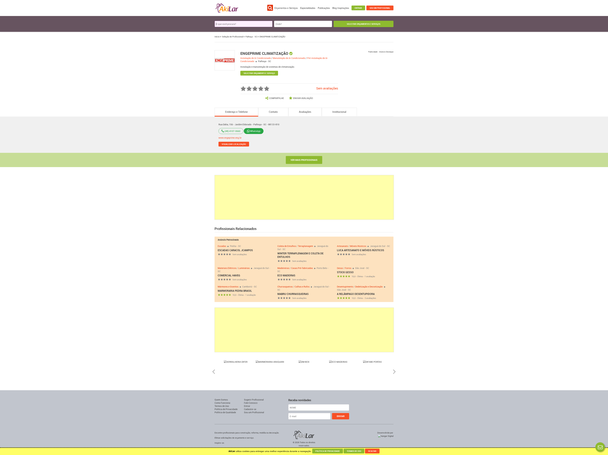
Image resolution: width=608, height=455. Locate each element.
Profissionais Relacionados (235, 228)
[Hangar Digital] (385, 435)
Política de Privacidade (226, 409)
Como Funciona (222, 402)
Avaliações (305, 112)
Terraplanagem (305, 246)
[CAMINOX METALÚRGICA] (372, 362)
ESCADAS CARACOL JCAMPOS (235, 250)
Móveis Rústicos (358, 246)
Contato (273, 112)
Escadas (222, 246)
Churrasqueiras (285, 286)
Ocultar (372, 451)
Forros (348, 268)
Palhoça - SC (264, 61)
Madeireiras (283, 268)
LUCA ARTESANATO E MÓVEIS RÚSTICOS (360, 250)
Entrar (358, 8)
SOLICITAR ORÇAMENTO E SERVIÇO (259, 73)
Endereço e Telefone (236, 112)
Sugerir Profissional (254, 399)
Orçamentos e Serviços (286, 8)
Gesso (340, 268)
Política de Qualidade (225, 412)
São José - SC (362, 268)
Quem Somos (221, 399)
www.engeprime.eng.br (230, 137)
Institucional (339, 112)
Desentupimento (345, 286)
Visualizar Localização (234, 144)
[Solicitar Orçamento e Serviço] (600, 447)
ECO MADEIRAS (286, 275)
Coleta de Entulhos (286, 246)
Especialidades (307, 8)
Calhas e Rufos (302, 286)
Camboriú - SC (249, 286)
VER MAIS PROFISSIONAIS (304, 159)
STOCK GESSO (345, 272)
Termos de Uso (222, 405)
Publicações (324, 8)
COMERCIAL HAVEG (229, 275)
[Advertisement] (304, 197)
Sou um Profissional (380, 8)
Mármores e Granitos (228, 286)
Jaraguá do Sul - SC (380, 246)
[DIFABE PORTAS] (338, 362)
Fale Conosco (250, 402)
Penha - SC (235, 246)
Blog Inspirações (340, 8)
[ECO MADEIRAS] (304, 362)
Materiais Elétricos (227, 268)
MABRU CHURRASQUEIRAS (293, 294)
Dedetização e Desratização (369, 286)
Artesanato (342, 246)
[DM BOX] (269, 362)
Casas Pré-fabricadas (302, 268)
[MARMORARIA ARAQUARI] (236, 362)
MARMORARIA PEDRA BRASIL (235, 291)
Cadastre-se (250, 409)
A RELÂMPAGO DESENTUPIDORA (356, 294)
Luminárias (244, 268)
